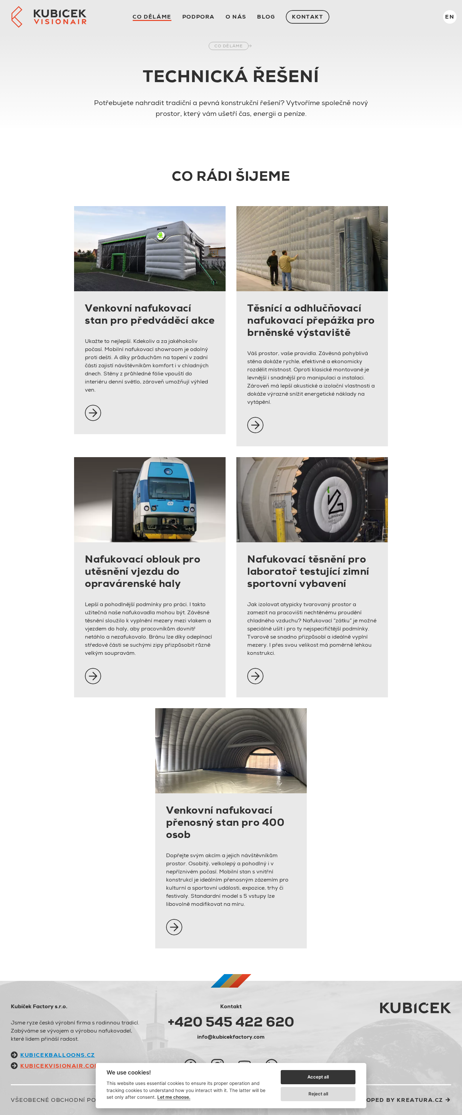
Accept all (318, 1077)
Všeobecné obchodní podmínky (66, 1100)
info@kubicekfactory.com (230, 1036)
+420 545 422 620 (231, 1021)
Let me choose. (173, 1097)
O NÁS (236, 16)
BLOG (266, 16)
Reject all (318, 1093)
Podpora (198, 16)
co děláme (152, 16)
